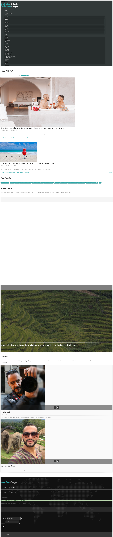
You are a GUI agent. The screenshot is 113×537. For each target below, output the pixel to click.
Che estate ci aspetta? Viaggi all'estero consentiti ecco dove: (28, 163)
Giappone (7, 31)
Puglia (61, 182)
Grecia (22, 137)
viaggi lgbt (14, 137)
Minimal (6, 60)
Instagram (7, 53)
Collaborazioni (8, 57)
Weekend (41, 182)
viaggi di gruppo (22, 182)
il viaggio (9, 3)
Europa (6, 17)
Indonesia (69, 182)
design (79, 182)
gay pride (7, 49)
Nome (2, 505)
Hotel (6, 47)
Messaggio (3, 523)
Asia (6, 29)
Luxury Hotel (18, 137)
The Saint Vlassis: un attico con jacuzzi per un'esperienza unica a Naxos (32, 128)
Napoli (6, 25)
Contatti (7, 65)
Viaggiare (6, 137)
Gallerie (6, 14)
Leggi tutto (110, 137)
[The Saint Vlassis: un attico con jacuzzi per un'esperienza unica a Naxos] (56, 102)
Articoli (6, 36)
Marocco (7, 28)
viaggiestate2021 (29, 137)
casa (45, 182)
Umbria (37, 182)
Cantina (65, 182)
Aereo (6, 63)
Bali (54, 182)
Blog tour (7, 46)
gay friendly (10, 137)
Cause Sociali (8, 54)
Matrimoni (7, 59)
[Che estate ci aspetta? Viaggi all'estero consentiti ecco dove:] (56, 152)
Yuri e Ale (12, 130)
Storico (6, 62)
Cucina (6, 39)
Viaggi (6, 16)
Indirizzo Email (3, 518)
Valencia (7, 22)
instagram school (95, 182)
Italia (6, 23)
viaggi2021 (21, 172)
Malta (6, 20)
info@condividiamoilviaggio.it (11, 487)
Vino (100, 182)
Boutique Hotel (50, 182)
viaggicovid (10, 172)
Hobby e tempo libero (10, 56)
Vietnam (7, 32)
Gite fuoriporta (8, 41)
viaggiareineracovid (15, 172)
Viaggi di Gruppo (8, 51)
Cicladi (25, 137)
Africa (6, 26)
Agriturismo (88, 182)
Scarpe (6, 43)
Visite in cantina (8, 44)
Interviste (7, 50)
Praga (6, 19)
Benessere (7, 40)
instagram (74, 182)
